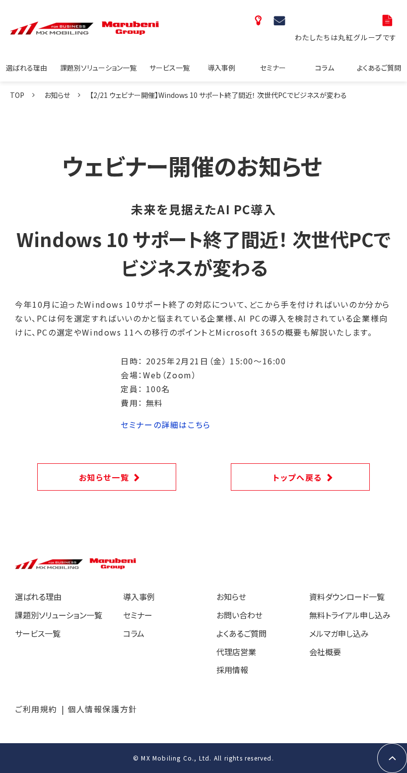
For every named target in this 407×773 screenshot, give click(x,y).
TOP (17, 95)
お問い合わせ (280, 20)
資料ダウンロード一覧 (388, 20)
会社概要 (325, 652)
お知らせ (57, 95)
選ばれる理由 (26, 68)
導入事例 (221, 68)
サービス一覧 (169, 68)
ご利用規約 (36, 709)
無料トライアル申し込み (350, 615)
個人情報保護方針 (102, 709)
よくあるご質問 (379, 68)
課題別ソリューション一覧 (98, 68)
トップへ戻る (297, 477)
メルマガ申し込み (339, 633)
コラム (324, 68)
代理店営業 (236, 652)
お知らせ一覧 (104, 477)
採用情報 (232, 670)
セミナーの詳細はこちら (166, 424)
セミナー (273, 68)
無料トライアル (260, 20)
